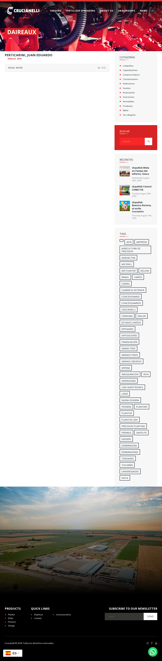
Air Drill (127, 264)
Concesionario (131, 296)
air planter (129, 270)
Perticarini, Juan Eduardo (28, 55)
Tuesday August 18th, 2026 (141, 194)
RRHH (125, 110)
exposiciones (129, 335)
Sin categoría (129, 114)
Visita (125, 477)
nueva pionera (130, 400)
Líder (125, 393)
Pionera (12, 621)
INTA (146, 374)
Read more (15, 67)
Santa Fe (141, 432)
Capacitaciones (130, 70)
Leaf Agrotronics (132, 387)
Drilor (141, 316)
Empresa (38, 614)
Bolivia (144, 270)
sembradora (129, 445)
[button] (153, 652)
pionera (126, 406)
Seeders (126, 439)
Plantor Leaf (130, 419)
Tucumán (127, 465)
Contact (37, 618)
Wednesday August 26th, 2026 (140, 179)
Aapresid (141, 241)
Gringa (11, 625)
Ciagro (126, 283)
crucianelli (129, 309)
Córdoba (127, 316)
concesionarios (131, 303)
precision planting (133, 426)
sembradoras (130, 452)
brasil (125, 277)
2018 (128, 241)
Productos (128, 106)
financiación (129, 341)
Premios (126, 432)
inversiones (129, 380)
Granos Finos (130, 354)
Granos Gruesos (131, 361)
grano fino (128, 348)
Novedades (128, 101)
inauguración (130, 374)
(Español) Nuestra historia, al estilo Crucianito (141, 207)
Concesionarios (130, 79)
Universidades (130, 471)
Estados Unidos (131, 322)
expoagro (127, 328)
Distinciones (129, 83)
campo (138, 277)
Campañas (128, 65)
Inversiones (128, 97)
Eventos (127, 88)
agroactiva (128, 257)
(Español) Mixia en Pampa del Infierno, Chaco (140, 170)
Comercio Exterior (131, 74)
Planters (141, 406)
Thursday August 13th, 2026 (142, 216)
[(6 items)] (121, 240)
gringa (126, 367)
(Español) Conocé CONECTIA (142, 188)
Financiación (129, 92)
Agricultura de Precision (131, 250)
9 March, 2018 (14, 58)
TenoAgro (128, 458)
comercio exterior (133, 290)
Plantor (127, 413)
